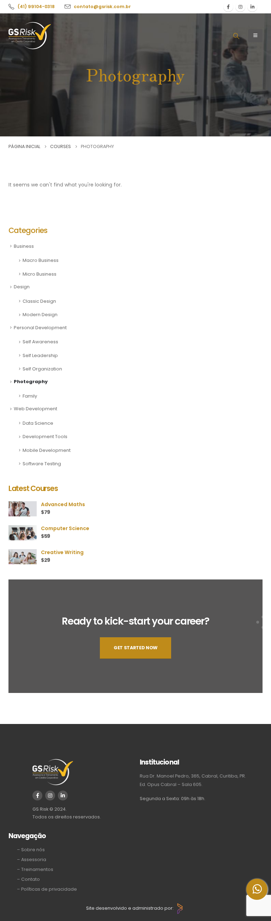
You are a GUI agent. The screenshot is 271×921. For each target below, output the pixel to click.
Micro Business (39, 274)
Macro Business (41, 260)
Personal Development (40, 327)
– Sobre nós (31, 850)
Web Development (35, 408)
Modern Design (40, 314)
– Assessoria (31, 859)
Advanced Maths (63, 504)
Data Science (38, 423)
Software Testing (42, 463)
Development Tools (45, 436)
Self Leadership (40, 355)
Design (22, 286)
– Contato (28, 879)
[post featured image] (22, 508)
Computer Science (65, 528)
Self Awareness (40, 341)
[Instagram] (240, 7)
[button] (236, 36)
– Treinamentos (35, 869)
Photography (31, 381)
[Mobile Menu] (255, 35)
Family (30, 396)
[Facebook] (228, 7)
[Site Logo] (29, 35)
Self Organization (42, 369)
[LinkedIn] (252, 7)
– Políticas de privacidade (47, 889)
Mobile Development (47, 450)
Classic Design (39, 301)
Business (24, 246)
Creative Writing (62, 552)
